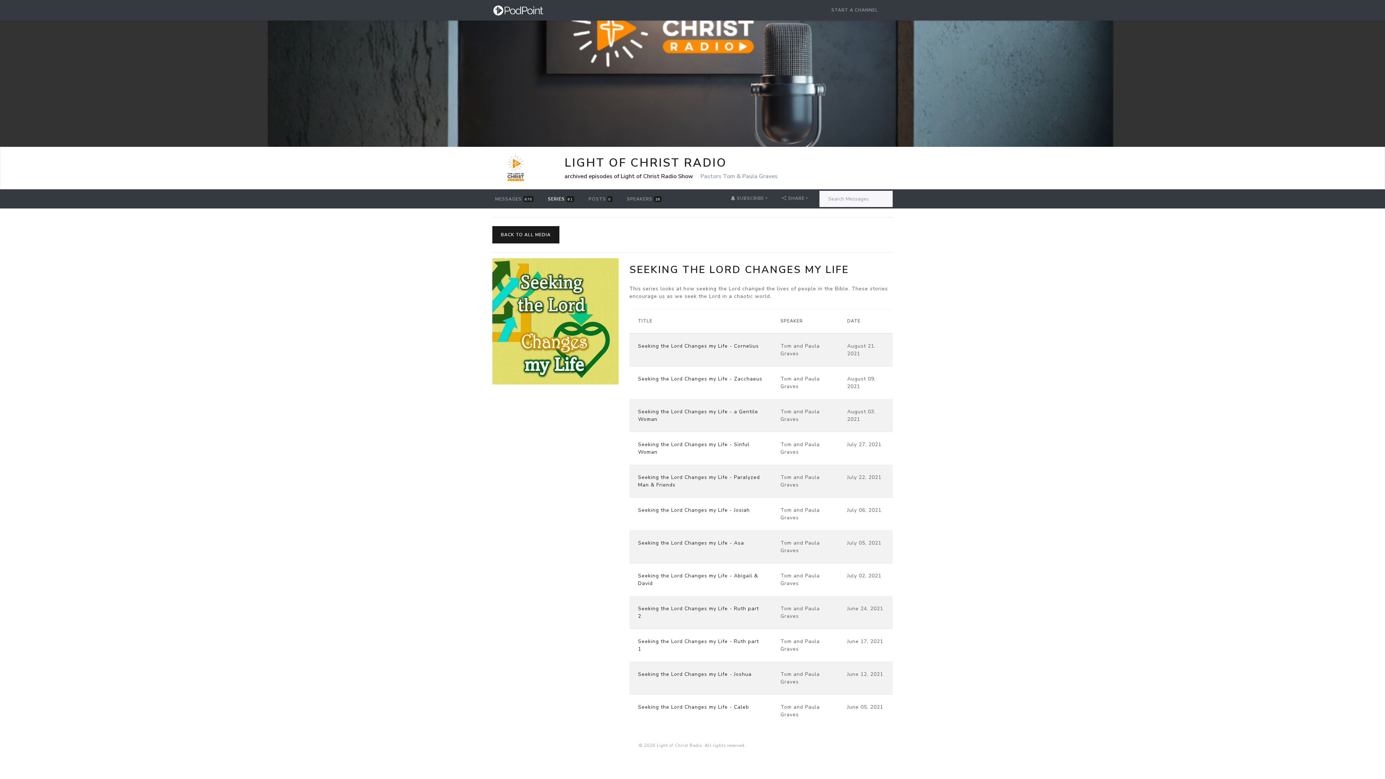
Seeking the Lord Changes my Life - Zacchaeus (700, 378)
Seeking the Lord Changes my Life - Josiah (694, 510)
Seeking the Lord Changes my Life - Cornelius (698, 346)
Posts (600, 199)
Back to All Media (526, 235)
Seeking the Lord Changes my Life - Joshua (695, 674)
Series (560, 199)
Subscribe (749, 198)
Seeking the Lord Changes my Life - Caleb (693, 707)
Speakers (643, 199)
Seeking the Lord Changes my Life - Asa (691, 543)
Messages (513, 199)
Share (796, 198)
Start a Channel (854, 10)
